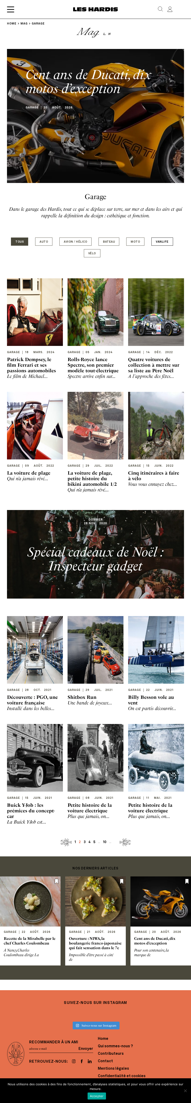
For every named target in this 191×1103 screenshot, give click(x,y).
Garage (13, 352)
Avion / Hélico (75, 242)
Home (103, 1039)
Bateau (109, 242)
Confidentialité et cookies (122, 1076)
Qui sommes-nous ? (115, 1046)
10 (104, 842)
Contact (105, 1061)
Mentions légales (113, 1069)
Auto (44, 242)
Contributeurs (111, 1054)
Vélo (92, 253)
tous (19, 242)
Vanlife (162, 242)
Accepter (97, 1096)
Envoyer (85, 1049)
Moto (135, 242)
